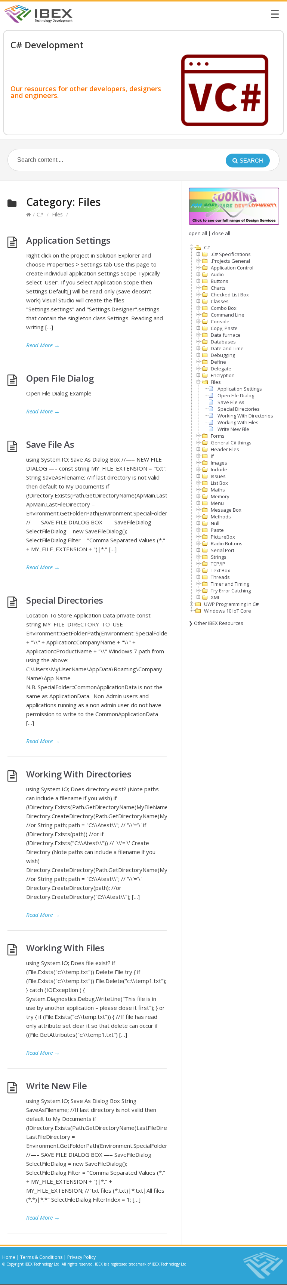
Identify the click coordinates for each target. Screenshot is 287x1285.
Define (218, 361)
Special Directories (64, 600)
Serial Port (222, 550)
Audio (217, 274)
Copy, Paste (224, 328)
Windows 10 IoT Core (227, 610)
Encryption (223, 375)
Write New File (56, 1085)
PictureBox (223, 536)
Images (219, 462)
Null (215, 523)
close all (221, 233)
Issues (218, 476)
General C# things (231, 442)
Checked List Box (230, 294)
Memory (220, 496)
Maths (218, 489)
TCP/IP (218, 563)
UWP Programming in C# (231, 604)
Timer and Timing (230, 583)
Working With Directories (78, 774)
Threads (220, 577)
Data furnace (226, 335)
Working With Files (65, 948)
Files (57, 214)
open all (198, 233)
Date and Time (227, 348)
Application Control (232, 267)
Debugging (223, 355)
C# (40, 214)
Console (220, 321)
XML (215, 597)
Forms (218, 435)
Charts (218, 287)
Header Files (225, 449)
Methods (221, 516)
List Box (219, 483)
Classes (220, 301)
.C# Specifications (231, 254)
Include (219, 469)
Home (8, 1257)
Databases (223, 341)
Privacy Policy (81, 1257)
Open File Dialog (59, 378)
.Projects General (230, 261)
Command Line (227, 314)
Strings (218, 557)
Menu (217, 503)
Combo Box (224, 308)
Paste (217, 530)
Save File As (50, 444)
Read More (43, 345)
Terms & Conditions (41, 1257)
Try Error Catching (231, 590)
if (212, 456)
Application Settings (68, 240)
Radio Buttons (227, 543)
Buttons (219, 281)
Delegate (221, 368)
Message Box (226, 509)
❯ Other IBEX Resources (216, 623)
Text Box (220, 570)
